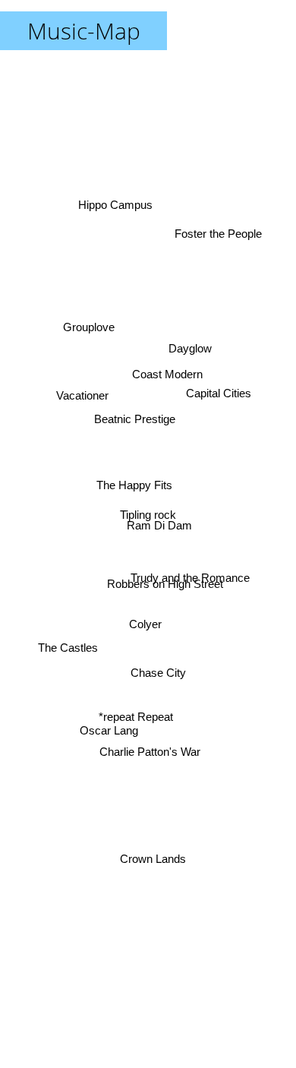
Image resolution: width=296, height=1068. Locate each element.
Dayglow (190, 345)
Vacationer (82, 394)
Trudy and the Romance (190, 576)
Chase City (158, 674)
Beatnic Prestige (134, 422)
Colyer (145, 626)
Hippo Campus (117, 200)
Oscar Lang (109, 736)
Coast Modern (167, 371)
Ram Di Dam (159, 525)
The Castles (68, 649)
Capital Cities (218, 395)
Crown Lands (153, 859)
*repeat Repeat (136, 719)
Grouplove (91, 316)
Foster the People (217, 231)
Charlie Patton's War (149, 753)
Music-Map (83, 30)
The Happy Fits (134, 483)
